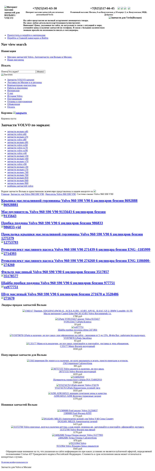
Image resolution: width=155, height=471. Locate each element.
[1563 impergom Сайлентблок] (77, 360)
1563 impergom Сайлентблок (77, 363)
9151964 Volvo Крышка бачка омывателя (78, 446)
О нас (10, 93)
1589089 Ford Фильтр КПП (77, 413)
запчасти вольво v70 (17, 161)
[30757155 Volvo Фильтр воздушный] (77, 368)
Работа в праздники (17, 88)
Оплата (11, 107)
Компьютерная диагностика (21, 85)
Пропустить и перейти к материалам (26, 35)
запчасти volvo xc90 (17, 150)
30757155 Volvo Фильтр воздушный (77, 371)
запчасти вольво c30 (17, 167)
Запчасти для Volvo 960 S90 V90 (27, 194)
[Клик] (20, 112)
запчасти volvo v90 (17, 164)
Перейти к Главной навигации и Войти (27, 38)
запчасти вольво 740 (17, 172)
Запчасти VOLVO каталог (20, 79)
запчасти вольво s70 (17, 137)
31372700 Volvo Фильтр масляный (77, 429)
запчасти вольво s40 (17, 131)
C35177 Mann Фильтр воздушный (77, 346)
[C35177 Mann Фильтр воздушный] (77, 343)
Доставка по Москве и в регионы (24, 82)
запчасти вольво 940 (17, 180)
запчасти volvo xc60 (17, 145)
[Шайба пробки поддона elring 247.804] (77, 327)
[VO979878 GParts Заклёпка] (77, 335)
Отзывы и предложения (19, 101)
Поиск (4, 71)
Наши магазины (15, 59)
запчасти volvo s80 (16, 139)
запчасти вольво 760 (17, 175)
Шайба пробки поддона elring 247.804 (77, 330)
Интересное (13, 90)
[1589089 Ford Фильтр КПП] (77, 410)
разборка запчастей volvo (20, 186)
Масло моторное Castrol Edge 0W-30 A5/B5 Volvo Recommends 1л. (77, 313)
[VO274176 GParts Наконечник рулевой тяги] (77, 385)
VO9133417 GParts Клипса (77, 321)
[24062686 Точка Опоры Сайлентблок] (77, 435)
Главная (5, 194)
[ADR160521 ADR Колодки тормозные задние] (77, 393)
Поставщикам (14, 98)
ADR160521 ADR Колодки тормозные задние (77, 396)
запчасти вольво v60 (17, 158)
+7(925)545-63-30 (45, 8)
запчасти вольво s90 (17, 142)
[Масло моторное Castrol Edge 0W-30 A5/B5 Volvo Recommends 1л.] (78, 311)
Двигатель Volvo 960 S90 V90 (60, 194)
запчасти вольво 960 (17, 183)
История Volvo (14, 96)
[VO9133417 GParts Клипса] (77, 319)
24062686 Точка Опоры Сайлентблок (77, 437)
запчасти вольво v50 (17, 156)
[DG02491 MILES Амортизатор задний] (78, 418)
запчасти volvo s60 (16, 134)
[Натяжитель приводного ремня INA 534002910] (77, 377)
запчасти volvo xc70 (17, 148)
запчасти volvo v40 (17, 153)
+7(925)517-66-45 (102, 8)
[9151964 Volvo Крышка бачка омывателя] (77, 443)
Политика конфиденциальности (14, 462)
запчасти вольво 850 (17, 177)
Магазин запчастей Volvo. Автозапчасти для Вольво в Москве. (39, 57)
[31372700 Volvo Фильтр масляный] (77, 427)
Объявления (13, 104)
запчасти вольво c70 (17, 169)
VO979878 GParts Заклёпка (78, 338)
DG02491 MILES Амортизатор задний (77, 421)
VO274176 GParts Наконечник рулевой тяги (77, 388)
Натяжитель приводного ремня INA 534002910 (77, 379)
